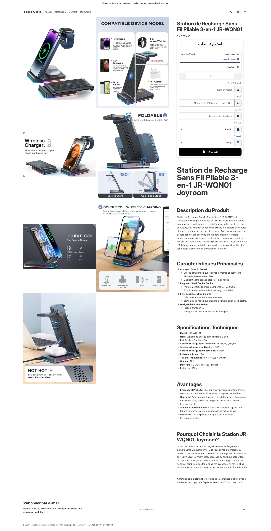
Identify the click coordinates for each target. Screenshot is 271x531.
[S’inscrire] (244, 510)
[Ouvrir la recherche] (231, 11)
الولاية (238, 136)
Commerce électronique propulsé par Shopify (65, 525)
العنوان (238, 109)
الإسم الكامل (235, 83)
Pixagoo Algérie (37, 525)
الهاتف (238, 96)
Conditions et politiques (101, 524)
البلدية (238, 122)
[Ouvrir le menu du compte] (238, 11)
